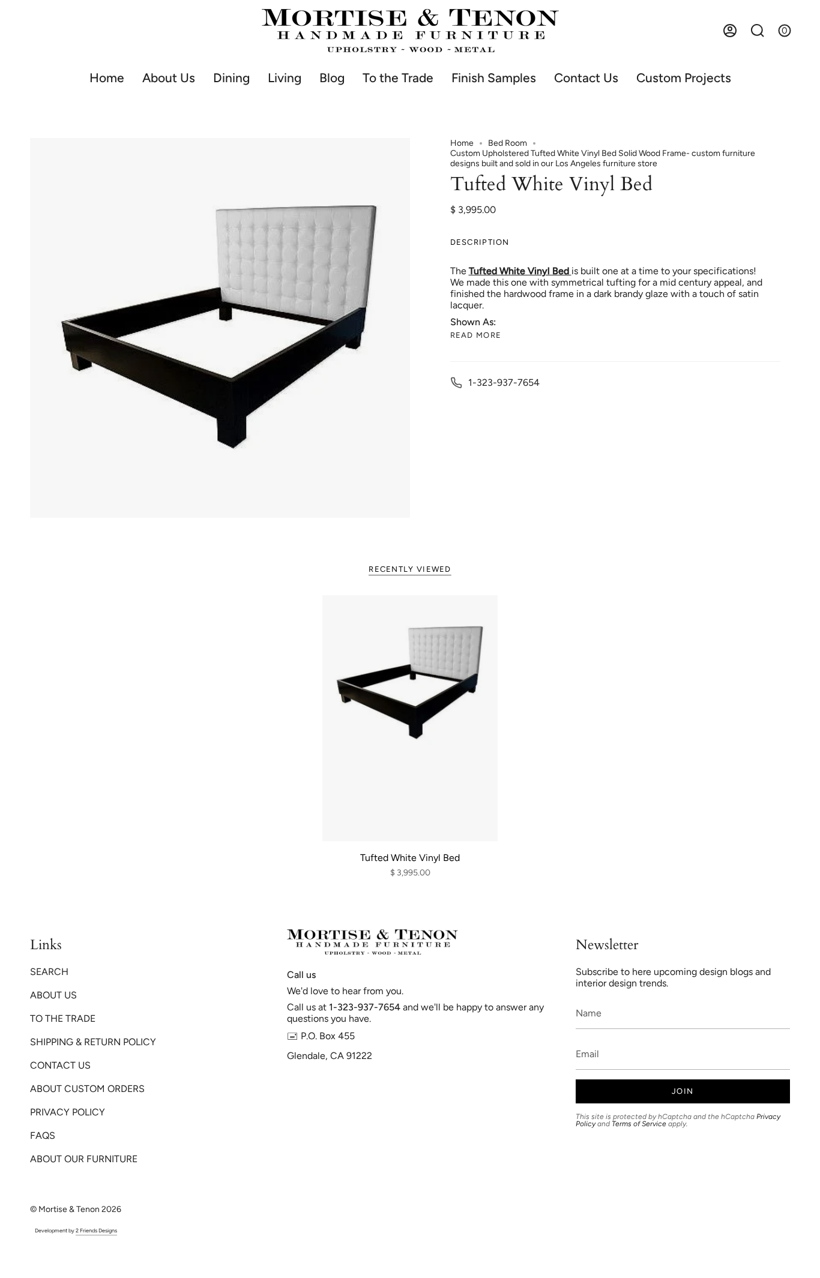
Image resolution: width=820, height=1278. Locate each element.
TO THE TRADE (62, 1018)
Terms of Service (639, 1124)
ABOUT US (53, 995)
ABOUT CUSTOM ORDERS (87, 1088)
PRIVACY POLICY (67, 1112)
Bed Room (507, 143)
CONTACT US (60, 1065)
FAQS (42, 1135)
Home (462, 143)
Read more (476, 335)
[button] (231, 77)
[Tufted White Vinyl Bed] (410, 718)
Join (682, 1091)
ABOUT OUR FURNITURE (83, 1159)
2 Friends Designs (96, 1230)
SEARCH (49, 971)
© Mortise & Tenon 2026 (75, 1209)
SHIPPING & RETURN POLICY (93, 1042)
